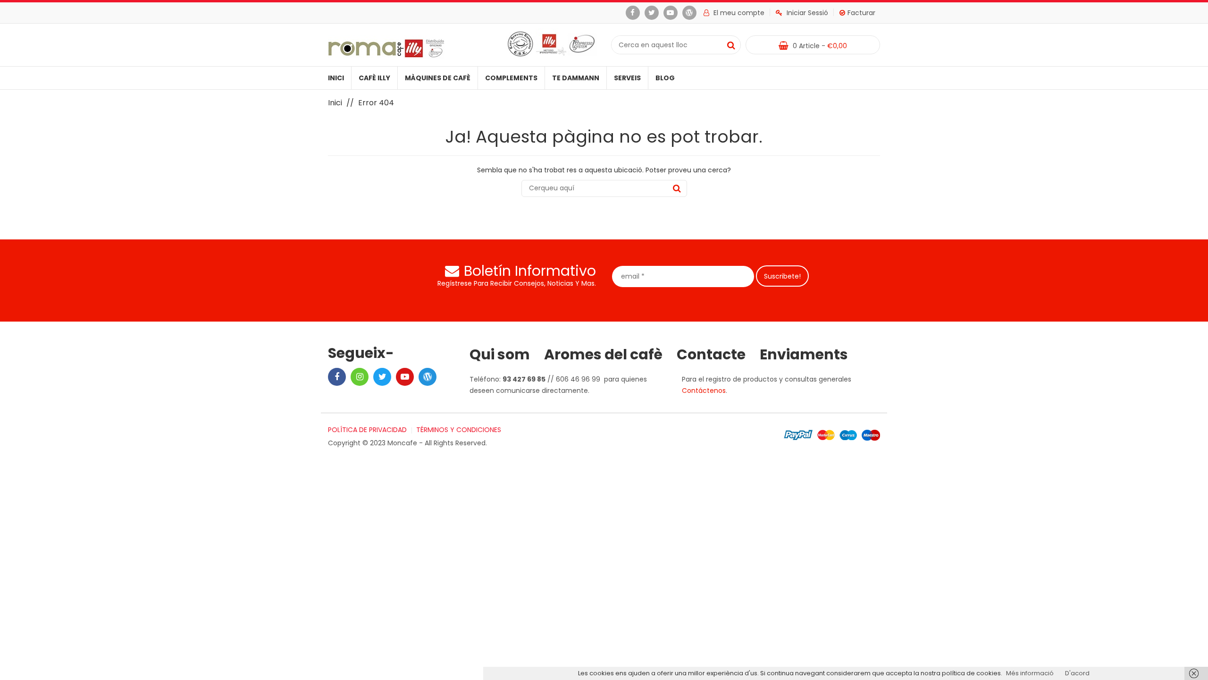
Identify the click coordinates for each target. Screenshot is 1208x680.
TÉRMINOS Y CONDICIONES (458, 429)
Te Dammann (575, 78)
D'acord (1077, 673)
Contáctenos (704, 390)
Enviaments (804, 354)
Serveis (627, 78)
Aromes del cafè (603, 354)
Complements (511, 78)
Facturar (861, 12)
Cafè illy (374, 78)
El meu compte (738, 12)
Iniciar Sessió (807, 12)
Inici (336, 78)
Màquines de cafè (437, 78)
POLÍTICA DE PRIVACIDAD (367, 429)
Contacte (711, 354)
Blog (665, 78)
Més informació (1030, 673)
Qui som (500, 354)
